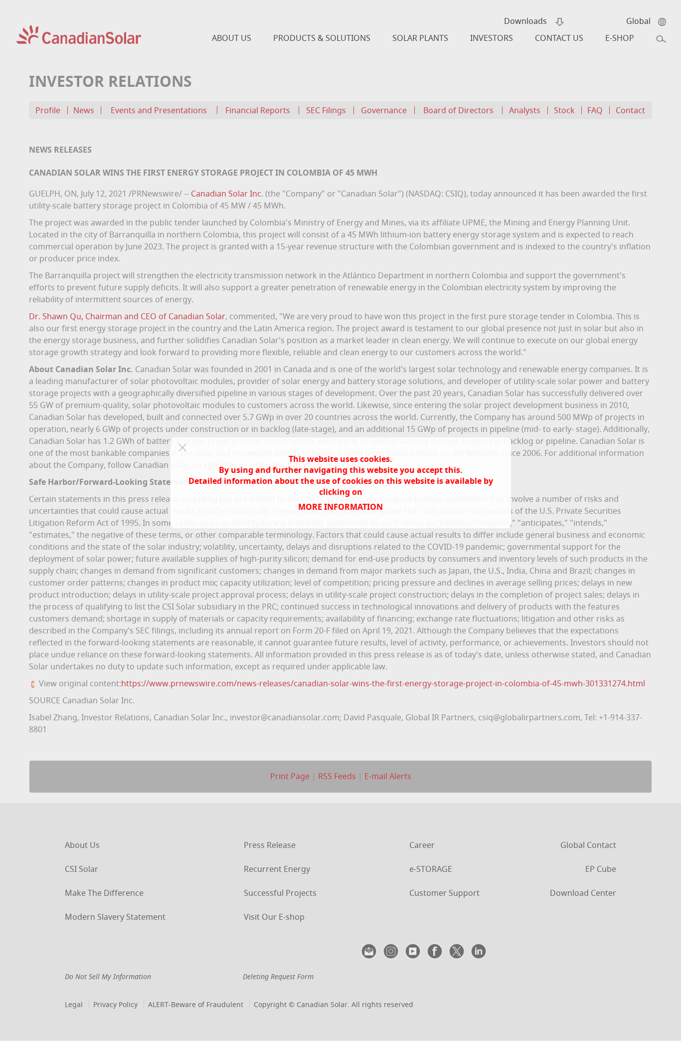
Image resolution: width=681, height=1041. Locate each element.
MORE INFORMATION (340, 506)
